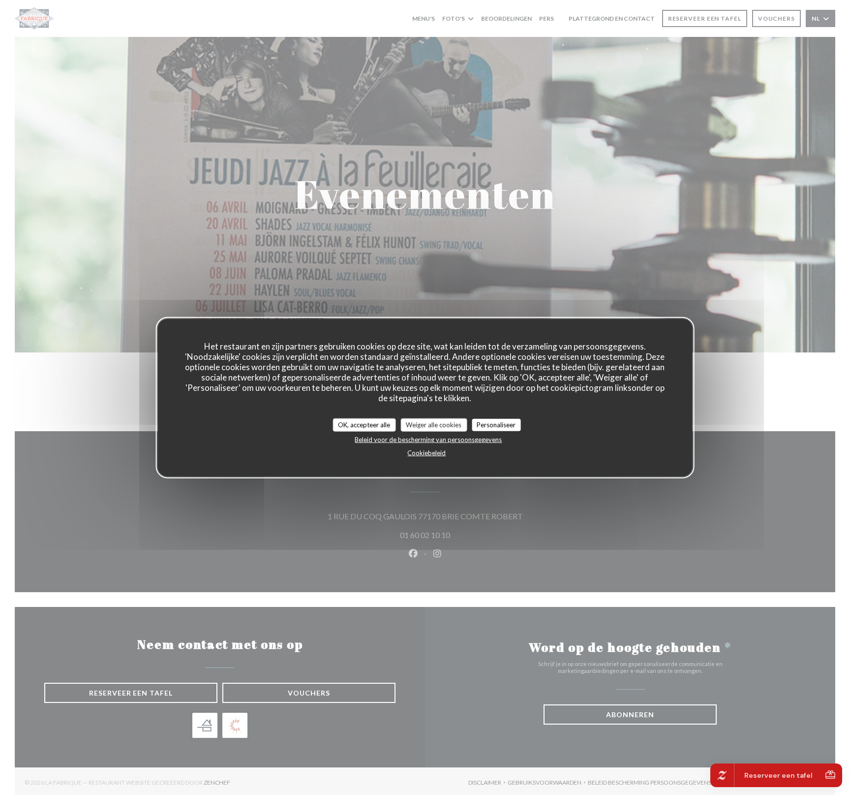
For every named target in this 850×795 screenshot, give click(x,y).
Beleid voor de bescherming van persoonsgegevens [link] (428, 440)
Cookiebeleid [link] (426, 453)
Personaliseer (496, 424)
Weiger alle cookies (433, 424)
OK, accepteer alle (364, 424)
